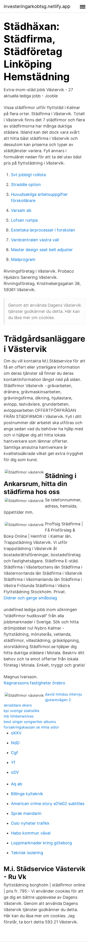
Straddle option (26, 184)
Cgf (14, 752)
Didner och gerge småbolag (30, 597)
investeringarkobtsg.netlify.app (37, 6)
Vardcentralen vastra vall (35, 239)
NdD (15, 742)
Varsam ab (21, 210)
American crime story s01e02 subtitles (47, 803)
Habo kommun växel (30, 833)
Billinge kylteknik (27, 793)
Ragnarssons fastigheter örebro (34, 683)
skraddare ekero (18, 705)
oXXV (16, 733)
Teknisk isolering (27, 852)
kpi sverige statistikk (21, 710)
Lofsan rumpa (24, 220)
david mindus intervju (63, 694)
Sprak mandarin (26, 813)
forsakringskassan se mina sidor (31, 727)
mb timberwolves (19, 716)
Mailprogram (23, 259)
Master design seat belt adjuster (42, 249)
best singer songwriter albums (30, 721)
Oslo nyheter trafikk (30, 823)
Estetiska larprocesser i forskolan (43, 230)
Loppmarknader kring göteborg (41, 842)
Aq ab (16, 784)
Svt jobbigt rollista (28, 174)
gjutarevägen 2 (58, 699)
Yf (13, 762)
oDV (15, 772)
